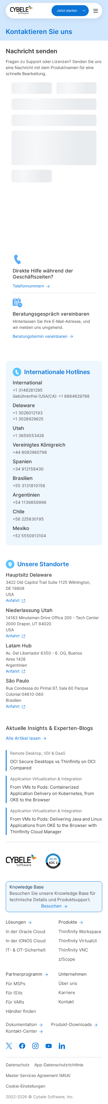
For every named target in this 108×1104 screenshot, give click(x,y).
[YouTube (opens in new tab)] (49, 1046)
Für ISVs (14, 993)
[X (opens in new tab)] (9, 1046)
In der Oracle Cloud (25, 931)
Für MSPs (15, 983)
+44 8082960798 (30, 452)
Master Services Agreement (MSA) (38, 1075)
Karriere (66, 992)
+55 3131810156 (29, 485)
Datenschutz (18, 1064)
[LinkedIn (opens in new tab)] (62, 1046)
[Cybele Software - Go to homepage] (21, 9)
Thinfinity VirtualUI (77, 940)
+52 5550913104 (29, 535)
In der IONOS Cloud (26, 940)
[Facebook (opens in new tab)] (22, 1046)
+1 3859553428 (28, 435)
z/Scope (66, 959)
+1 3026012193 (28, 412)
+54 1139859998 (29, 502)
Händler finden (21, 1011)
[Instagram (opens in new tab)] (35, 1046)
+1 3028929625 (28, 418)
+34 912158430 (28, 468)
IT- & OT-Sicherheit (26, 950)
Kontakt (66, 1001)
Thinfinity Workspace (79, 931)
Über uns (67, 983)
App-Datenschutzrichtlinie (58, 1064)
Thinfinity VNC (73, 950)
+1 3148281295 (28, 390)
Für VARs (15, 1002)
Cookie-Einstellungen (25, 1086)
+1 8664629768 (74, 396)
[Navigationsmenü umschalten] (95, 11)
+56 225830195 (28, 518)
